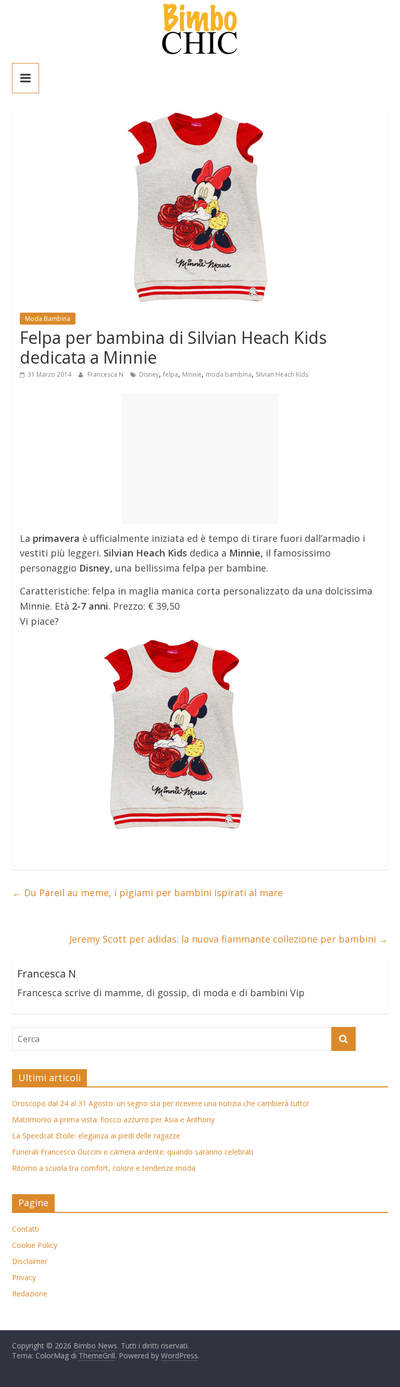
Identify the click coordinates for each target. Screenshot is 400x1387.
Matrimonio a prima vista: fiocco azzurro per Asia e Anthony (113, 1119)
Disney (149, 374)
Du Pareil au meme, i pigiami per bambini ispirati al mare (147, 892)
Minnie (192, 374)
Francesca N (106, 374)
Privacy (24, 1277)
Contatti (25, 1229)
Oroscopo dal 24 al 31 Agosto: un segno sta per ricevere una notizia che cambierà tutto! (160, 1103)
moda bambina (229, 374)
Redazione (29, 1293)
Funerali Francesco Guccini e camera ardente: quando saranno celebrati (132, 1152)
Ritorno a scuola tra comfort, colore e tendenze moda (103, 1168)
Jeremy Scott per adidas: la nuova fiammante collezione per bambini (228, 939)
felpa (170, 374)
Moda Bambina (47, 318)
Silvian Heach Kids (282, 374)
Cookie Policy (34, 1245)
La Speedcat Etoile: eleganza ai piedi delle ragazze (96, 1136)
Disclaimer (29, 1261)
